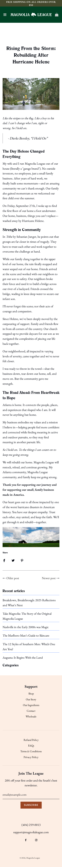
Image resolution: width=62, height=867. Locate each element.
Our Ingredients (31, 705)
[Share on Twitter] (13, 560)
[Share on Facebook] (4, 560)
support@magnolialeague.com (31, 832)
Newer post (49, 578)
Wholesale (31, 716)
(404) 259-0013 (31, 825)
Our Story (31, 699)
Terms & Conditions (31, 751)
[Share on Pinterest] (22, 560)
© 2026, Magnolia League (30, 857)
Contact (31, 711)
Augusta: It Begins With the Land (23, 657)
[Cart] (56, 14)
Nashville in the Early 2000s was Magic (26, 627)
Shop (31, 693)
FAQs (31, 745)
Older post (12, 578)
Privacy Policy (31, 757)
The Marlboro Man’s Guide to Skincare (26, 635)
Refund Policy (31, 740)
